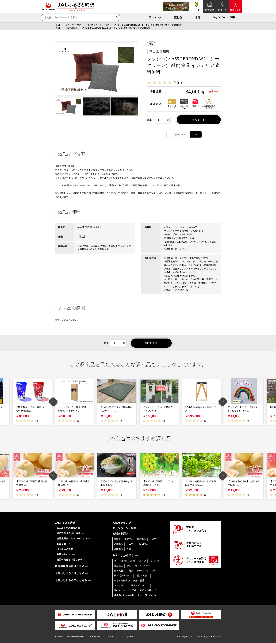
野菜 (129, 565)
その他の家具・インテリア (97, 25)
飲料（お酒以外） (123, 575)
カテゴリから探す (123, 555)
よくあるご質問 (65, 549)
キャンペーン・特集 (224, 17)
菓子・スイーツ (142, 565)
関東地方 (141, 539)
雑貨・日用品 (142, 575)
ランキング (155, 17)
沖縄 (129, 548)
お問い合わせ (64, 554)
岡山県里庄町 (71, 28)
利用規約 (59, 636)
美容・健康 (139, 580)
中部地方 (154, 539)
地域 (197, 17)
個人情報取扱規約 (75, 636)
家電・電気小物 (122, 580)
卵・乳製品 (119, 570)
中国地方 (131, 544)
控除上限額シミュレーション (72, 538)
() (181, 83)
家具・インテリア (73, 25)
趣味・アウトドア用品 (125, 590)
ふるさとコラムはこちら (69, 573)
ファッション (120, 585)
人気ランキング (121, 522)
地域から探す (120, 533)
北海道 (117, 539)
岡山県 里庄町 (159, 51)
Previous (53, 401)
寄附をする (198, 119)
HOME (57, 25)
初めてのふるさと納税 (68, 533)
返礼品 (178, 17)
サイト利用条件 (94, 636)
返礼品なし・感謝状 (124, 595)
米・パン (154, 560)
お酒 (154, 570)
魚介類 (123, 560)
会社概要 (130, 636)
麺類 (131, 570)
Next (223, 401)
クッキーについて (113, 636)
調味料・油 (142, 570)
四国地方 (143, 544)
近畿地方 (118, 544)
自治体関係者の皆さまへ (70, 559)
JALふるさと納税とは (68, 528)
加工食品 (118, 565)
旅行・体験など (148, 590)
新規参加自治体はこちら (69, 566)
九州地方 (118, 548)
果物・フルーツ (138, 560)
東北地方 (128, 539)
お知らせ (61, 544)
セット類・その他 (147, 595)
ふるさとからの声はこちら (71, 580)
